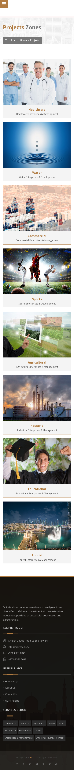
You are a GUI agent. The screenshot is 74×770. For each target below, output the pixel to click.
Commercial (37, 236)
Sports (37, 299)
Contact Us (11, 694)
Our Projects (12, 700)
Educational (37, 489)
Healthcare (37, 109)
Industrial (37, 426)
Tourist (37, 555)
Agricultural (37, 362)
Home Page (11, 681)
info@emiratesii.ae (19, 647)
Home (23, 40)
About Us (10, 687)
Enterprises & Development (50, 737)
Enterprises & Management (18, 737)
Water (37, 173)
